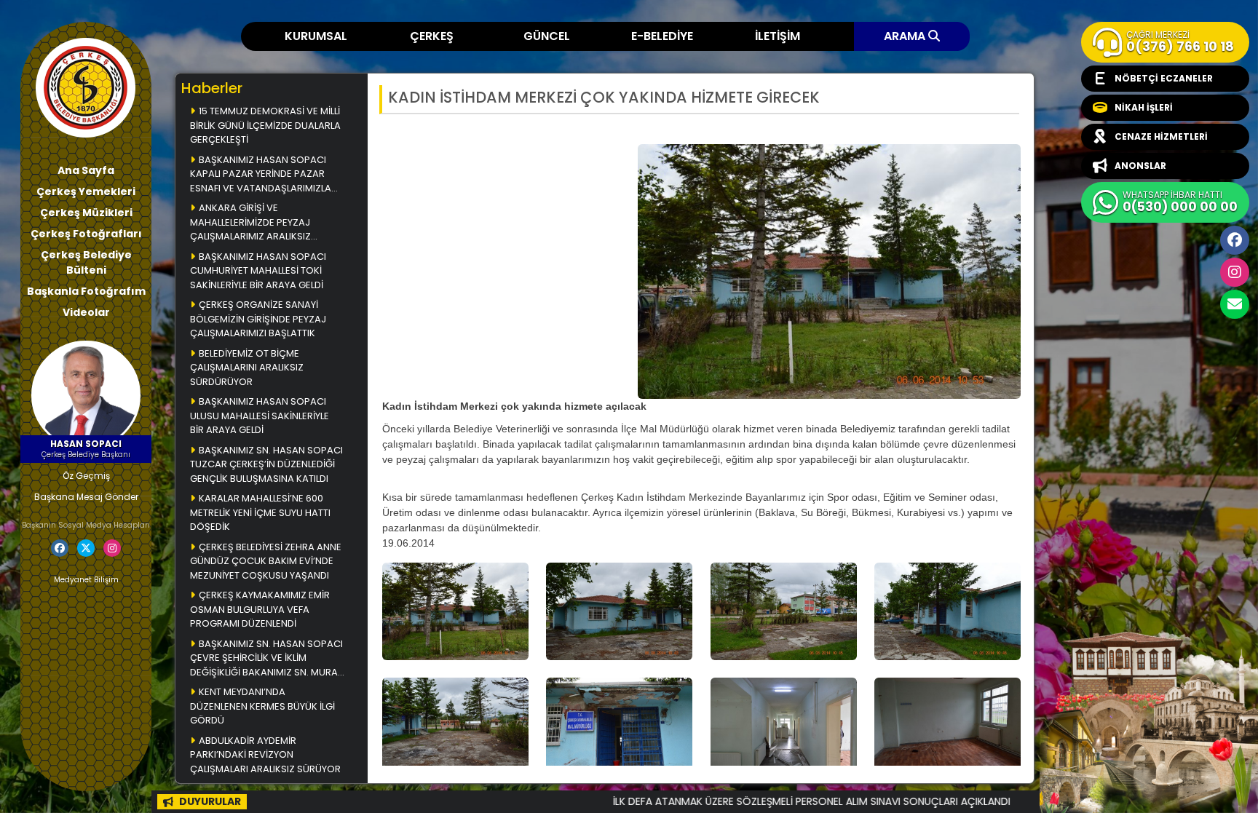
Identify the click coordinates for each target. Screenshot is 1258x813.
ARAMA (906, 36)
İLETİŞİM (777, 36)
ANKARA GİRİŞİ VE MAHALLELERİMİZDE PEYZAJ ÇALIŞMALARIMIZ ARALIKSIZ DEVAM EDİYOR (250, 223)
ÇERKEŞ (432, 36)
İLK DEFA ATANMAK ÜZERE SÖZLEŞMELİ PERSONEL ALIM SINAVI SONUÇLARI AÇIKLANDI (730, 801)
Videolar (86, 312)
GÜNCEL (546, 36)
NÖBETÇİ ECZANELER (1164, 78)
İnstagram (1234, 272)
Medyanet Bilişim (86, 579)
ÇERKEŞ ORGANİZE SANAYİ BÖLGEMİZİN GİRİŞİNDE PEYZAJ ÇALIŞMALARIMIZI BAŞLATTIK (258, 319)
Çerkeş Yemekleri (85, 191)
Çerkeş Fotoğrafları (86, 233)
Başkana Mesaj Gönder (86, 497)
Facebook (1234, 240)
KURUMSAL (316, 36)
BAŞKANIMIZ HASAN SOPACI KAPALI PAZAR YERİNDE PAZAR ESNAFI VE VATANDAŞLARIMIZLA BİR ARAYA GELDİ (260, 175)
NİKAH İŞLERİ (1144, 107)
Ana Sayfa (86, 170)
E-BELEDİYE (662, 36)
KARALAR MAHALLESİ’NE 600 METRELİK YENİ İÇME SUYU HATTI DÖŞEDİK (260, 512)
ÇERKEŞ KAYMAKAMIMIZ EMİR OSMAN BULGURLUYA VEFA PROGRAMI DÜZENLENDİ (260, 609)
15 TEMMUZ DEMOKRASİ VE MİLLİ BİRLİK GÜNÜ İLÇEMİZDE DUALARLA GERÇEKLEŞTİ (265, 125)
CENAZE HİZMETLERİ (1161, 136)
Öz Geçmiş (86, 475)
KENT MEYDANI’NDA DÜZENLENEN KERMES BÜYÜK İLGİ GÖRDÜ (262, 706)
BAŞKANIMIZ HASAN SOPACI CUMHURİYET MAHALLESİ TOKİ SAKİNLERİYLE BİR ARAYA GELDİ (258, 271)
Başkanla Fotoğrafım (86, 291)
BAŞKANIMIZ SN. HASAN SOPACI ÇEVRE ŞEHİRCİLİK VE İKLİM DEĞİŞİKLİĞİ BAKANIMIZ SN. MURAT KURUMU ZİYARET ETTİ (266, 659)
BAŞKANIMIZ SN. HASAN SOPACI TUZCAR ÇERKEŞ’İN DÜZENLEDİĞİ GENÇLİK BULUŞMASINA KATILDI (266, 464)
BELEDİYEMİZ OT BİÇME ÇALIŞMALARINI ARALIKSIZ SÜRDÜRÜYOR (247, 367)
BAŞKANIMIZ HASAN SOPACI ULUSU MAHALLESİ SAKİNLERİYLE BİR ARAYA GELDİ (259, 415)
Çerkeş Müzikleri (86, 212)
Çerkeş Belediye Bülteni (86, 262)
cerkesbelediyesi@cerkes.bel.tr (1234, 304)
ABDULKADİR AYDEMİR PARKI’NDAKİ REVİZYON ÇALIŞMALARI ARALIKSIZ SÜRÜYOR (265, 755)
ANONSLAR (1140, 165)
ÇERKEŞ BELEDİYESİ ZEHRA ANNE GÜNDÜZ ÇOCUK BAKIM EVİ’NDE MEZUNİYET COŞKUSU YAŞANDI (265, 561)
